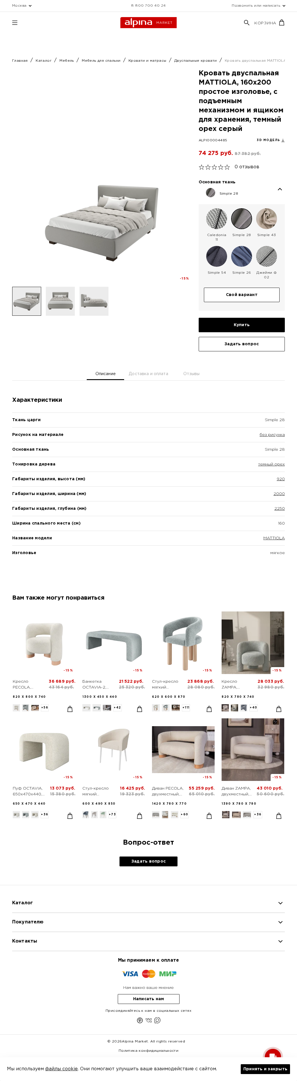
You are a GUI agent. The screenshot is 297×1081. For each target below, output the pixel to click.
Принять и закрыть (265, 1069)
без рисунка (272, 435)
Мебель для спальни (102, 60)
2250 (279, 508)
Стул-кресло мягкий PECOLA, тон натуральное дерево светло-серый (166, 685)
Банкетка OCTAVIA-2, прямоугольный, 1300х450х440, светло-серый (98, 685)
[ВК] (149, 1021)
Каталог (44, 60)
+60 (185, 814)
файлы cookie (61, 1069)
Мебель (67, 60)
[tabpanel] (148, 486)
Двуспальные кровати (196, 60)
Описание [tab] (105, 374)
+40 (254, 707)
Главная (20, 60)
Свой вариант (242, 295)
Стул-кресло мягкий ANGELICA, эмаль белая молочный (95, 792)
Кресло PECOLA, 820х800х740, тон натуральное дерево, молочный (28, 685)
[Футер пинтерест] (140, 1021)
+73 (112, 814)
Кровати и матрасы (148, 60)
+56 (44, 707)
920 (281, 479)
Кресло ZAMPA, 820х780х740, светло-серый (236, 685)
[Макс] (157, 1021)
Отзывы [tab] (191, 374)
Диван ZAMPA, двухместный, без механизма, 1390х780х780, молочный (237, 792)
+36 (44, 814)
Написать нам (148, 999)
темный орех (271, 464)
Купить (242, 325)
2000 (279, 494)
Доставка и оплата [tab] (148, 374)
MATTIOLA (274, 538)
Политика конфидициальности (148, 1050)
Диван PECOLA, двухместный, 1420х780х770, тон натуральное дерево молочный (168, 792)
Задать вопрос (241, 344)
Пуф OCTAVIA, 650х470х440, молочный (28, 792)
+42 (117, 707)
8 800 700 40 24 (148, 5)
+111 (186, 707)
